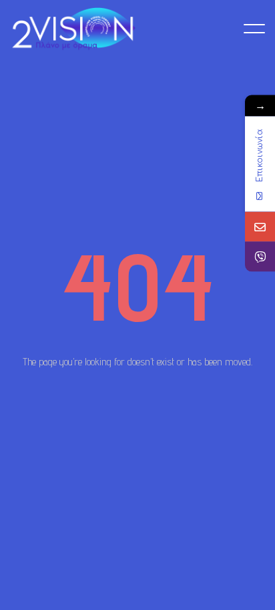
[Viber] (260, 256)
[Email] (260, 226)
